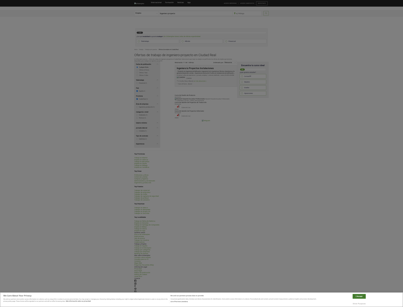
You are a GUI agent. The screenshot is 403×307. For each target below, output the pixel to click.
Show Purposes (359, 303)
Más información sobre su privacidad (78, 301)
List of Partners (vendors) (179, 301)
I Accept (359, 296)
